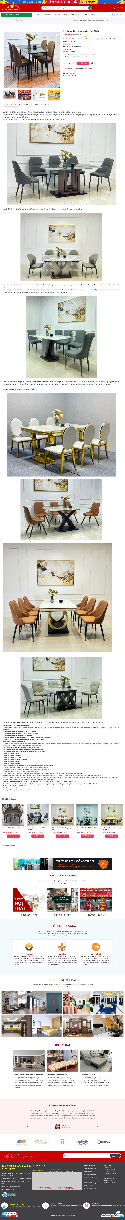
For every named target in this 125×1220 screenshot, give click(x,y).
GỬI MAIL (115, 1156)
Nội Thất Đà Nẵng (110, 1168)
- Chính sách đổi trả (88, 1185)
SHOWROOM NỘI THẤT (95, 915)
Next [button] (63, 95)
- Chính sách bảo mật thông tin (91, 1180)
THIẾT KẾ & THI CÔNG (61, 14)
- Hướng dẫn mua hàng (89, 1174)
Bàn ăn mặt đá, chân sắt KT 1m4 (12, 828)
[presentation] (27, 1126)
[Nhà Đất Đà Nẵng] (16, 1215)
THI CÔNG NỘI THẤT (62, 915)
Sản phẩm (83, 20)
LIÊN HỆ (92, 14)
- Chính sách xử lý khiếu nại (90, 1177)
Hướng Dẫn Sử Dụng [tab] (42, 104)
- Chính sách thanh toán (89, 1168)
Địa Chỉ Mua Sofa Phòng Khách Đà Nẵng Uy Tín (29, 1074)
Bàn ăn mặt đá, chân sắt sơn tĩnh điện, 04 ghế (81, 31)
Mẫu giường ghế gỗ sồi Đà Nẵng (57, 1074)
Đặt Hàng (84, 63)
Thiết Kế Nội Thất (109, 1171)
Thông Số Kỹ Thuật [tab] (26, 104)
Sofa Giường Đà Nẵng (88, 1074)
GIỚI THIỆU (37, 14)
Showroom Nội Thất (110, 1173)
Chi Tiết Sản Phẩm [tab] (10, 104)
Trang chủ (75, 20)
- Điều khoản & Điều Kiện (90, 1188)
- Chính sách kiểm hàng (89, 1183)
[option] (10, 94)
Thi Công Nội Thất (110, 1169)
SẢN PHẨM (46, 14)
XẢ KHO (84, 14)
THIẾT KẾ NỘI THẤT (29, 915)
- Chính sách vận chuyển (90, 1171)
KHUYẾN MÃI (75, 14)
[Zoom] (57, 34)
